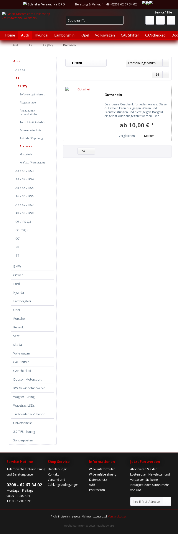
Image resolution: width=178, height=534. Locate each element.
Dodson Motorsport (27, 379)
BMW (17, 266)
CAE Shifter (21, 362)
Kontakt (53, 474)
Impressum (97, 490)
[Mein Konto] (160, 20)
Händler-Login (58, 469)
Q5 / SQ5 (21, 230)
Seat (16, 336)
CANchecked (22, 371)
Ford (16, 284)
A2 (17, 78)
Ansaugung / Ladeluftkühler (28, 112)
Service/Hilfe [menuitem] (163, 12)
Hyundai (19, 292)
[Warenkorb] (171, 20)
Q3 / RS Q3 (23, 222)
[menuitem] (95, 22)
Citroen (18, 275)
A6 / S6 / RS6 (24, 196)
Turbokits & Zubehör (33, 122)
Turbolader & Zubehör (29, 414)
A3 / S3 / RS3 (24, 171)
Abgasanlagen (28, 102)
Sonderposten (23, 440)
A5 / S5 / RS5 (24, 188)
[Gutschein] (82, 112)
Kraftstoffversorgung (32, 162)
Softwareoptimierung (33, 94)
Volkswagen (21, 353)
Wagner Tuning (24, 397)
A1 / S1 (20, 70)
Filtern (76, 63)
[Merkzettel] (149, 20)
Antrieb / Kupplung (31, 138)
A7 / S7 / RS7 (24, 205)
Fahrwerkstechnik (30, 130)
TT (17, 255)
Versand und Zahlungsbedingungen (63, 482)
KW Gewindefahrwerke (29, 388)
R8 (17, 247)
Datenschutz (98, 479)
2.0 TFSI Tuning (24, 431)
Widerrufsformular (102, 469)
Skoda (17, 345)
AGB (92, 484)
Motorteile (26, 154)
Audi (16, 61)
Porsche (19, 318)
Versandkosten (117, 516)
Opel (16, 310)
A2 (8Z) (22, 86)
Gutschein (113, 95)
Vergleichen (126, 136)
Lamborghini (22, 301)
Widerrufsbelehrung (102, 474)
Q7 (17, 238)
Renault (18, 327)
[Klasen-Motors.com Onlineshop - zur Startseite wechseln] (26, 22)
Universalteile (22, 423)
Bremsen (26, 146)
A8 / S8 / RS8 (24, 213)
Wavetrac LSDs (24, 405)
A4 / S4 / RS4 (24, 179)
